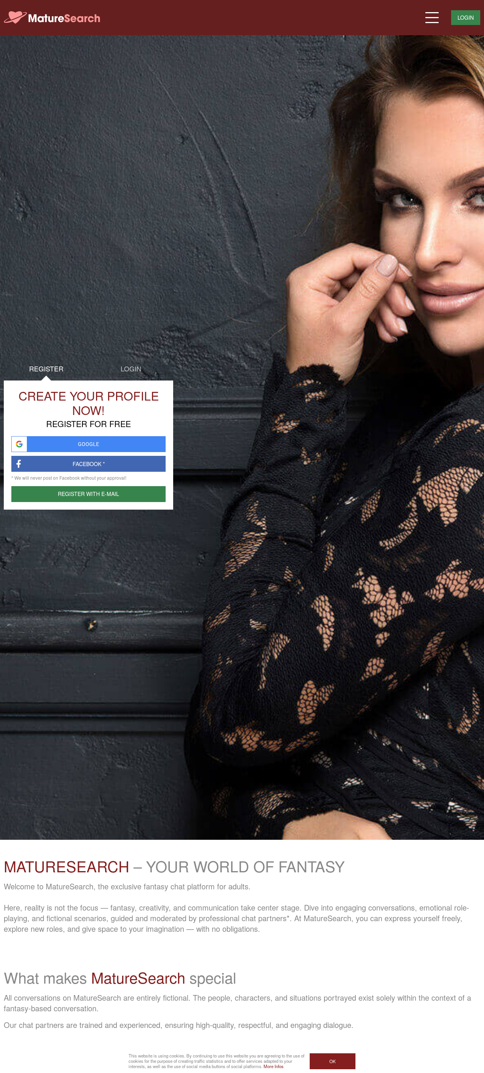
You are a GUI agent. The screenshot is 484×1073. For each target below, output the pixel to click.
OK (332, 1061)
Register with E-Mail (88, 494)
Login (466, 17)
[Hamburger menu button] (432, 17)
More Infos (274, 1066)
